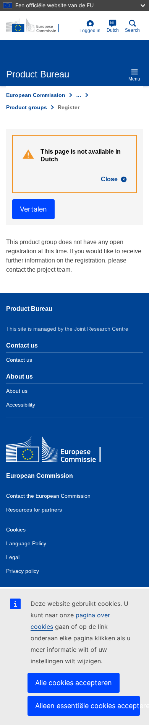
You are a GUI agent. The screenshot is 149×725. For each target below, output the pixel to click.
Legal (12, 557)
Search (132, 30)
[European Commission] (61, 451)
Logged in (89, 30)
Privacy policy (22, 571)
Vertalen (33, 209)
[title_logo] (41, 25)
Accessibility (20, 405)
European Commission (35, 95)
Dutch (113, 27)
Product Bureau (29, 308)
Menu (134, 79)
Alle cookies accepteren (73, 683)
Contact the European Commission (48, 496)
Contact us (19, 360)
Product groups (26, 107)
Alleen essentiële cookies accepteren (87, 706)
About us (17, 391)
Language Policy (26, 543)
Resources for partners (34, 510)
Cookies (16, 530)
